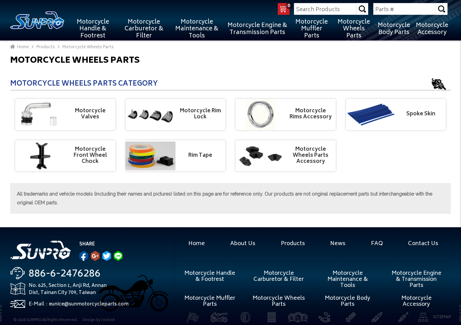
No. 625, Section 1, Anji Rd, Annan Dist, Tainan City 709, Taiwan (68, 289)
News (337, 243)
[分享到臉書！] (83, 255)
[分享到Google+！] (95, 255)
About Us (242, 243)
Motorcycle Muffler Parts (311, 29)
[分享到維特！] (106, 255)
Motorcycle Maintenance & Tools (196, 29)
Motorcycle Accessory (432, 29)
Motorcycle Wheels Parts (353, 29)
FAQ (377, 243)
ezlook (109, 320)
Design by (92, 320)
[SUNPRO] (37, 20)
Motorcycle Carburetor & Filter (144, 29)
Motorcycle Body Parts (394, 29)
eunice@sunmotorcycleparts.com (89, 304)
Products (293, 243)
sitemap (442, 317)
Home (196, 243)
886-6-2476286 (65, 274)
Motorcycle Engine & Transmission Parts (257, 29)
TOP (453, 269)
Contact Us (423, 243)
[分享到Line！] (118, 255)
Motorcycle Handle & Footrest (93, 29)
